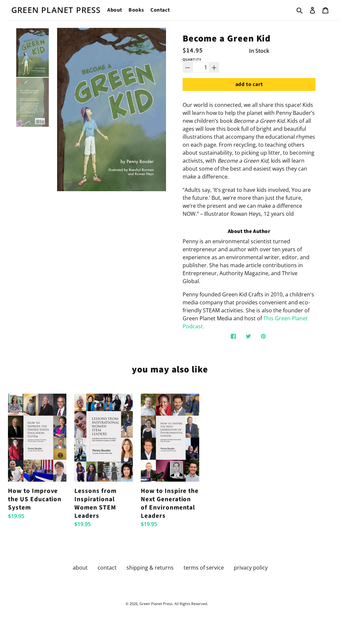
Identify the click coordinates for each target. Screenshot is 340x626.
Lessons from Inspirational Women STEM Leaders (95, 503)
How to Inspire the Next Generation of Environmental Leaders (170, 503)
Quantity (192, 59)
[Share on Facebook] (233, 336)
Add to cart (249, 84)
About (114, 10)
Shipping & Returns (150, 567)
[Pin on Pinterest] (263, 336)
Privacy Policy (251, 567)
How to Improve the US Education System (34, 499)
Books (136, 10)
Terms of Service (204, 567)
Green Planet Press (56, 9)
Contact (160, 10)
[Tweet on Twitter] (248, 336)
